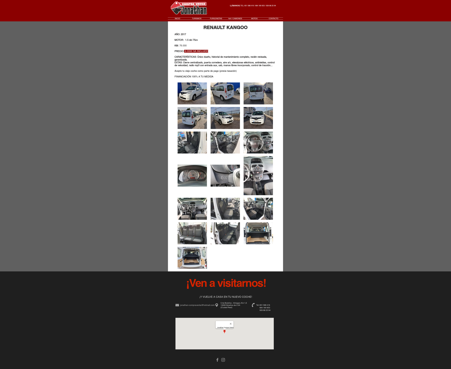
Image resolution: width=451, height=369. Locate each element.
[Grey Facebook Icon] (217, 359)
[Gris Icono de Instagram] (223, 359)
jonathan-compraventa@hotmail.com (197, 305)
